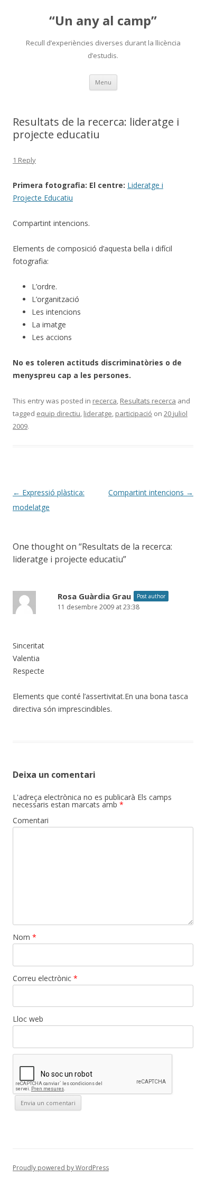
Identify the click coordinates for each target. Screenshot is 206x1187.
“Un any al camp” (103, 21)
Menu (103, 82)
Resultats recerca (148, 401)
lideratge (97, 413)
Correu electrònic (45, 978)
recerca (104, 401)
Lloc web (28, 1019)
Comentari (31, 820)
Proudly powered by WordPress (61, 1167)
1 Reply (24, 160)
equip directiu (58, 413)
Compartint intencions (150, 492)
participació (133, 413)
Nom (24, 937)
